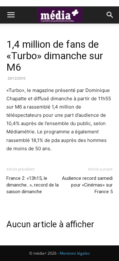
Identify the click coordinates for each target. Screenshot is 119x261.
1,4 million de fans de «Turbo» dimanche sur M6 (54, 55)
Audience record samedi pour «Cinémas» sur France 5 (87, 184)
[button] (11, 15)
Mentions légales (75, 253)
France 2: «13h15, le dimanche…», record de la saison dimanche (32, 184)
